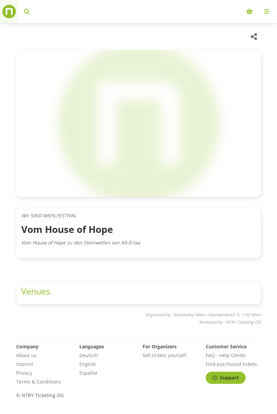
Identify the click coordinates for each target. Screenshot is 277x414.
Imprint (24, 364)
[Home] (9, 11)
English (87, 364)
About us (26, 355)
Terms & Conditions (38, 381)
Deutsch (88, 355)
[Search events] (26, 11)
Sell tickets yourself (164, 355)
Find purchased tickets (231, 364)
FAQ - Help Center (226, 355)
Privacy (24, 373)
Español (88, 373)
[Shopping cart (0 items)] (249, 11)
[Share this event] (254, 36)
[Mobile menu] (266, 11)
